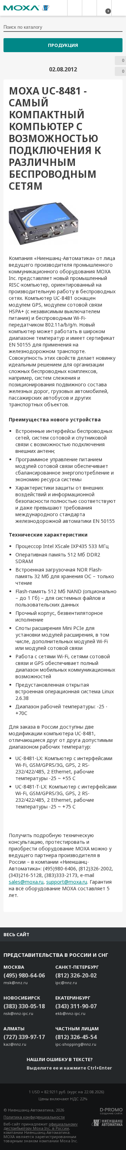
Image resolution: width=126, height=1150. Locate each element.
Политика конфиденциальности (34, 1117)
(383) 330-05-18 (24, 1006)
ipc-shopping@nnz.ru (75, 1044)
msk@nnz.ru (16, 982)
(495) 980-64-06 (24, 975)
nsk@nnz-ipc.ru (18, 1013)
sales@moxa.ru (26, 881)
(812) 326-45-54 (76, 1037)
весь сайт (16, 934)
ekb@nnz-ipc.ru (70, 1013)
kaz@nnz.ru (15, 1044)
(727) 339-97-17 (24, 1037)
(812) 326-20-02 (76, 975)
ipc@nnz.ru (66, 982)
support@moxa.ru (66, 881)
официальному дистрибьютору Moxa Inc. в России (41, 1126)
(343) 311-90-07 (76, 1006)
